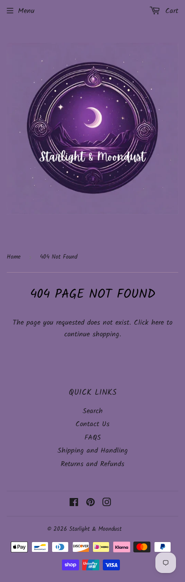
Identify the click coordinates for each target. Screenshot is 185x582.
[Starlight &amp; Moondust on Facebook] (74, 503)
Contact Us (92, 424)
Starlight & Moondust (95, 529)
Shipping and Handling (92, 450)
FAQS (92, 437)
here (157, 322)
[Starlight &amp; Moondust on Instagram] (106, 503)
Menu (26, 11)
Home (14, 257)
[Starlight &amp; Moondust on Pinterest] (90, 503)
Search (93, 411)
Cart (170, 11)
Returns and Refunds (92, 464)
